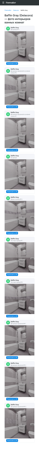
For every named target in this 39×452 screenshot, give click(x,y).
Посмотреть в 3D (12, 63)
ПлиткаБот (8, 10)
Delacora (16, 10)
